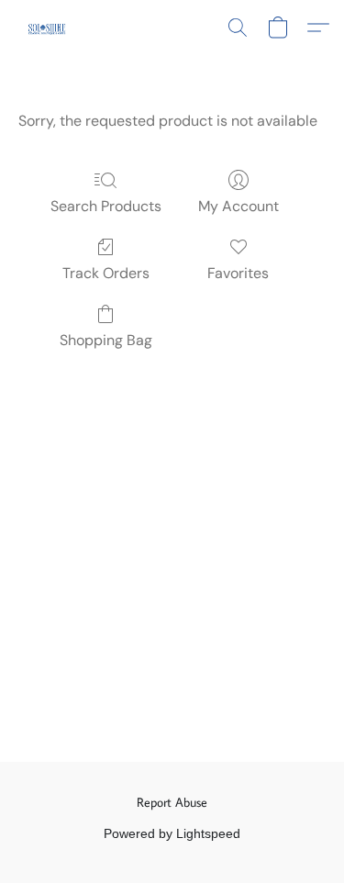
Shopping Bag (106, 340)
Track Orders (106, 273)
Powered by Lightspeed (172, 833)
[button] (47, 27)
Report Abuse (172, 802)
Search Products (105, 206)
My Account (238, 206)
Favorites (238, 273)
